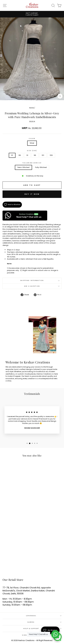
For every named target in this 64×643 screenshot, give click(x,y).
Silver (32, 143)
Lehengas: (31, 616)
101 (43, 155)
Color (32, 138)
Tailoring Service (32, 163)
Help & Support (31, 628)
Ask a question (32, 286)
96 (35, 155)
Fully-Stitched (41, 167)
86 (20, 155)
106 (51, 155)
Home (31, 108)
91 (27, 155)
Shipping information (32, 280)
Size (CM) (32, 150)
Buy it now (32, 194)
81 (12, 155)
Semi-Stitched (23, 167)
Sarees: (31, 622)
